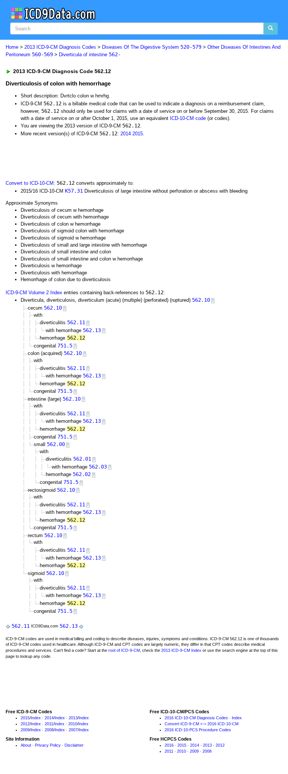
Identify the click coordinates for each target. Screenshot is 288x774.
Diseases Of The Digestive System (151, 47)
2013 (73, 718)
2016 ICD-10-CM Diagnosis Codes (196, 718)
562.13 (92, 330)
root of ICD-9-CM (124, 650)
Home (12, 47)
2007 (73, 730)
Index (36, 718)
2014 (125, 133)
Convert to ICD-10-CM (30, 183)
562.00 (56, 444)
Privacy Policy (48, 745)
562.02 (82, 474)
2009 (25, 730)
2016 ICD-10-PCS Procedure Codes (198, 730)
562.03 (98, 467)
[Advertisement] (90, 157)
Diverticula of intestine (90, 54)
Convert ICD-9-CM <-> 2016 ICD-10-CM (201, 724)
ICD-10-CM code (188, 118)
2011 (49, 724)
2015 (137, 133)
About (26, 745)
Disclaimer (74, 745)
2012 (25, 724)
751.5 (64, 346)
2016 (169, 745)
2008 (49, 730)
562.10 (201, 300)
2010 (72, 724)
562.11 (76, 322)
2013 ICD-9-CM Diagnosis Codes (60, 47)
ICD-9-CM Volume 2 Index (34, 292)
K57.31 (74, 191)
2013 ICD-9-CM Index (181, 650)
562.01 (82, 459)
